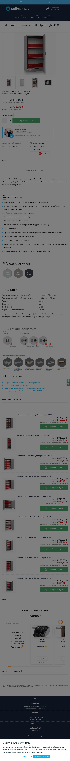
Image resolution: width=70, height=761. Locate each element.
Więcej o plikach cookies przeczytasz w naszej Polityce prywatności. (23, 752)
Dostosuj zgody (26, 756)
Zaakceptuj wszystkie (41, 756)
